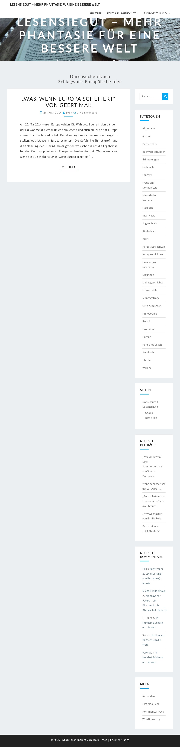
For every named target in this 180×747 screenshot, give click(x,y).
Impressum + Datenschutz (121, 13)
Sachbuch (148, 352)
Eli (144, 569)
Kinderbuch (149, 231)
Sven (69, 112)
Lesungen (148, 274)
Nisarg (125, 740)
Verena (146, 652)
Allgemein (148, 128)
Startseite (95, 13)
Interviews (148, 215)
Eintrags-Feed (150, 704)
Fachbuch (148, 167)
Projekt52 (148, 329)
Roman (146, 336)
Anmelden (148, 696)
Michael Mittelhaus (153, 591)
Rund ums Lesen (152, 344)
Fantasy (147, 175)
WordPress (100, 740)
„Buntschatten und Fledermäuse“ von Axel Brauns (153, 500)
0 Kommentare (87, 112)
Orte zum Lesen (151, 306)
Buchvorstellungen (155, 13)
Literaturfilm (150, 290)
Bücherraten (150, 144)
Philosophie (149, 313)
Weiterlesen (70, 167)
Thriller (147, 360)
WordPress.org (151, 719)
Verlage (147, 368)
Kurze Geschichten (153, 246)
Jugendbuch (149, 223)
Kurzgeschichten (152, 254)
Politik (146, 321)
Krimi (145, 239)
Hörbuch (147, 207)
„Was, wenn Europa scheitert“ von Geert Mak (69, 101)
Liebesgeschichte (152, 282)
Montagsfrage (151, 298)
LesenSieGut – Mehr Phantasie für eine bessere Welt (55, 4)
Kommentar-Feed (153, 711)
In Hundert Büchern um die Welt (152, 622)
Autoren (147, 136)
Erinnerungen (150, 159)
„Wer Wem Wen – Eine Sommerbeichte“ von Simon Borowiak (152, 466)
